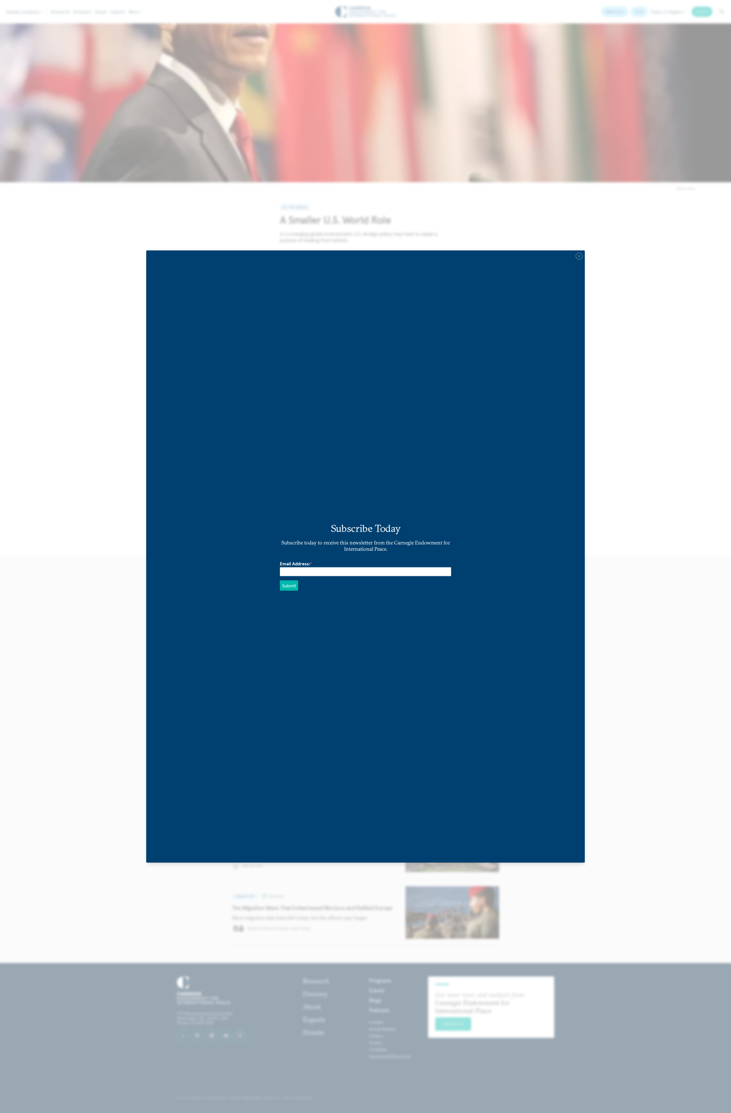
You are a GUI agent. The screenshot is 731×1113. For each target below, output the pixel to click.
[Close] (579, 256)
